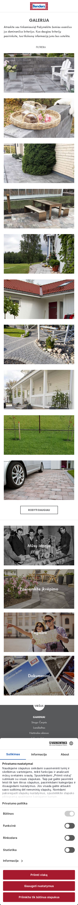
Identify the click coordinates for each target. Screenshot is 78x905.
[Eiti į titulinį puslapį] (39, 6)
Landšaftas (39, 728)
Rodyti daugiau (39, 510)
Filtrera (41, 47)
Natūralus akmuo (39, 733)
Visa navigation (7, 6)
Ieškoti (72, 5)
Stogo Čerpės (39, 722)
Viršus (39, 706)
